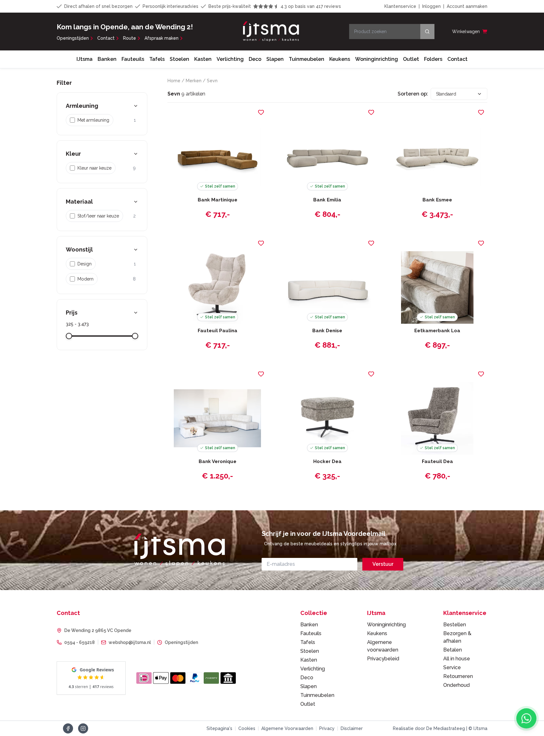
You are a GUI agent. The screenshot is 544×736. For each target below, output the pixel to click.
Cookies (246, 728)
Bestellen (454, 625)
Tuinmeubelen (306, 59)
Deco (255, 59)
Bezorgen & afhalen (457, 637)
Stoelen (179, 59)
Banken (107, 59)
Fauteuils (133, 59)
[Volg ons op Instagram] (83, 728)
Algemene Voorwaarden (287, 728)
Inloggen (431, 6)
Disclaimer (352, 728)
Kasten (203, 59)
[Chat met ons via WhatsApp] (526, 718)
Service (452, 667)
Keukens (339, 59)
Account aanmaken (467, 6)
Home (173, 80)
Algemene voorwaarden (382, 646)
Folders (433, 59)
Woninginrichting (376, 59)
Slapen (275, 59)
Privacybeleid (383, 659)
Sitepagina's (219, 728)
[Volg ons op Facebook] (68, 728)
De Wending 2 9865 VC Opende (97, 630)
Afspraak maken (161, 38)
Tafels (157, 59)
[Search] (427, 31)
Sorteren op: (413, 94)
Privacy (327, 728)
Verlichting (230, 59)
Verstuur (383, 564)
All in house (456, 659)
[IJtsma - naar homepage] (271, 31)
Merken (193, 80)
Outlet (411, 59)
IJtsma (84, 59)
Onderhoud (456, 685)
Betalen (452, 650)
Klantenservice (400, 6)
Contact (106, 38)
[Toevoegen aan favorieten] (261, 112)
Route (129, 38)
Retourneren (458, 676)
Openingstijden (73, 38)
